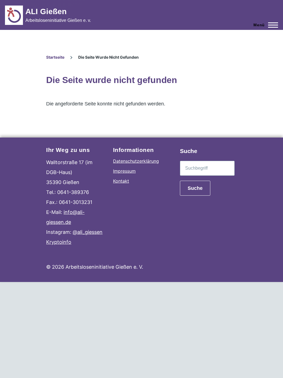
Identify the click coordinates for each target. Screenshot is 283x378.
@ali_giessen (88, 232)
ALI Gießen (46, 11)
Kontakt (121, 181)
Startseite (55, 57)
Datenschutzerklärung (136, 161)
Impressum (124, 171)
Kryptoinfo (58, 242)
